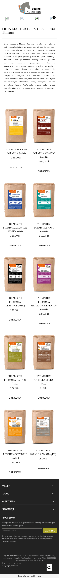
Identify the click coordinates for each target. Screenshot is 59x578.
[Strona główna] (29, 8)
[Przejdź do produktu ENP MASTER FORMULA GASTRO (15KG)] (15, 352)
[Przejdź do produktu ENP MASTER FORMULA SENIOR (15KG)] (44, 352)
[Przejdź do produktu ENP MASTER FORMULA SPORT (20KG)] (44, 200)
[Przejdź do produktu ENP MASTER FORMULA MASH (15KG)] (43, 427)
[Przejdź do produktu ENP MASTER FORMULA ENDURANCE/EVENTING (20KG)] (44, 274)
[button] (7, 19)
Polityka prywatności (10, 566)
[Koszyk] (51, 18)
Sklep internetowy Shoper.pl (29, 576)
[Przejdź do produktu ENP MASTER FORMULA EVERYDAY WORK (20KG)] (15, 200)
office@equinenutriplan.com (30, 558)
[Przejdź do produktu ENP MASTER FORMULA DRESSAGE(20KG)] (15, 274)
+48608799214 (51, 558)
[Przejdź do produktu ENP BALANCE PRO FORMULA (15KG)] (16, 126)
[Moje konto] (37, 18)
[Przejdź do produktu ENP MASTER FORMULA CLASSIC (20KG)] (44, 126)
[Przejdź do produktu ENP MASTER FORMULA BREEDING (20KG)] (15, 427)
